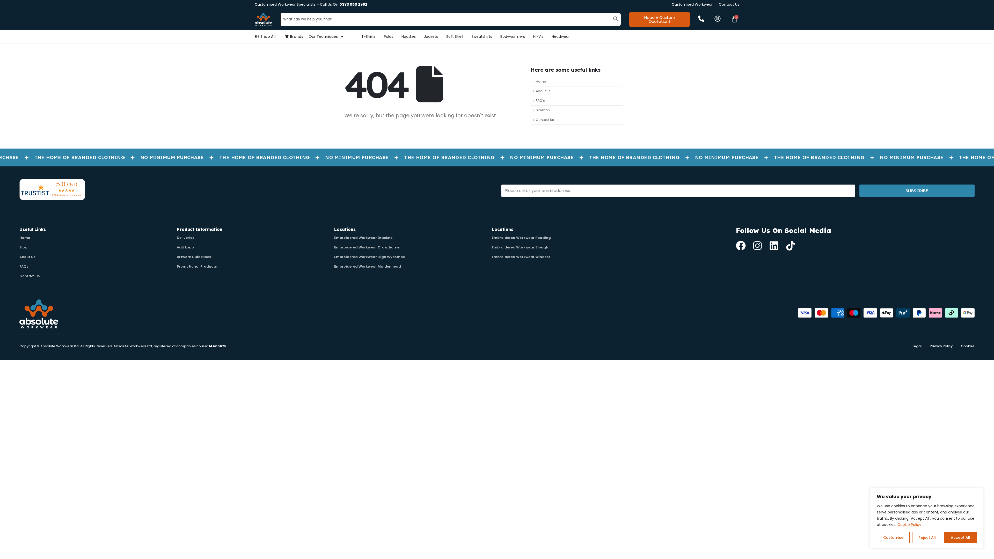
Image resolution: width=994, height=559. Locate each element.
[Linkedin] (774, 246)
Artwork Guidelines (194, 256)
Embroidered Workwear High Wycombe (369, 256)
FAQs (23, 266)
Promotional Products (197, 266)
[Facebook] (741, 246)
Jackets (431, 36)
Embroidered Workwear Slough (520, 247)
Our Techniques (323, 36)
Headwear (561, 36)
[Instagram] (757, 246)
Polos (388, 36)
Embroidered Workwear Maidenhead (367, 266)
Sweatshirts (481, 36)
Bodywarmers (512, 36)
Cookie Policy (909, 524)
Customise (893, 537)
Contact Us (729, 4)
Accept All (960, 537)
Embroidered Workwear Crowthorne (366, 247)
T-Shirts (368, 36)
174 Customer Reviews (66, 195)
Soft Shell (454, 36)
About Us (543, 91)
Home (541, 81)
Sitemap (543, 110)
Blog (23, 247)
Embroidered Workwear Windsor (521, 256)
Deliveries (185, 237)
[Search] (615, 18)
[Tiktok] (790, 246)
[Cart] (734, 19)
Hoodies (408, 36)
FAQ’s (540, 100)
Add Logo (185, 247)
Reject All (927, 537)
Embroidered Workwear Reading (521, 237)
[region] (927, 518)
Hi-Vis (538, 36)
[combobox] (450, 19)
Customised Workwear (692, 4)
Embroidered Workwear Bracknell (364, 237)
